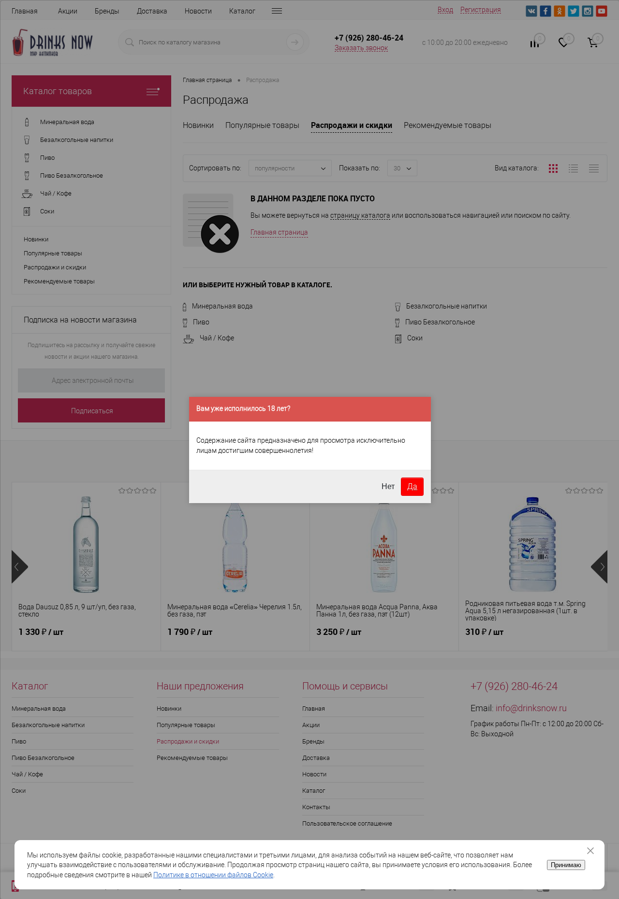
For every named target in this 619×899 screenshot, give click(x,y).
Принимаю (566, 865)
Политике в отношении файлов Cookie (213, 875)
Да (412, 486)
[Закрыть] (594, 850)
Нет (388, 486)
